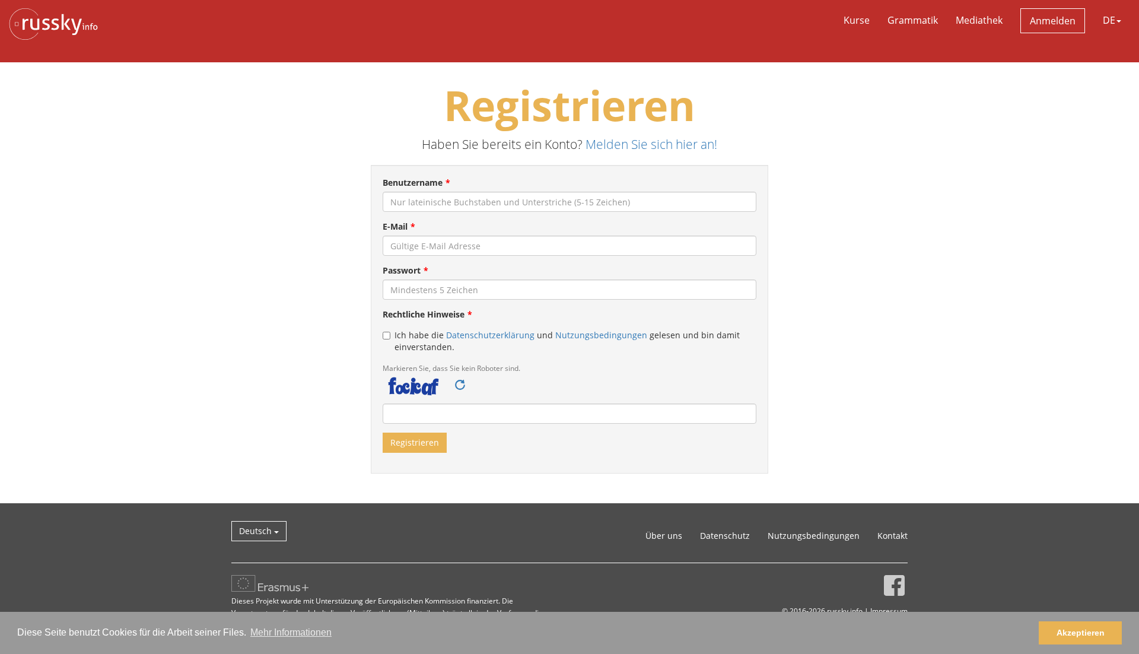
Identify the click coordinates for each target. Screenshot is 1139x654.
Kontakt (892, 535)
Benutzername (413, 182)
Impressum (889, 610)
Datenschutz (725, 535)
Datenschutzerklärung (490, 335)
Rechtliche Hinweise (423, 314)
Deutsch (256, 530)
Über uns (663, 535)
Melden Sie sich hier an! (651, 144)
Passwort (402, 270)
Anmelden (1053, 20)
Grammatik (912, 20)
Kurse (857, 20)
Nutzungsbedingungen (601, 335)
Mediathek (979, 20)
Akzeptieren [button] (1081, 632)
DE (1109, 20)
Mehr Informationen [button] (291, 632)
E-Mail (395, 226)
